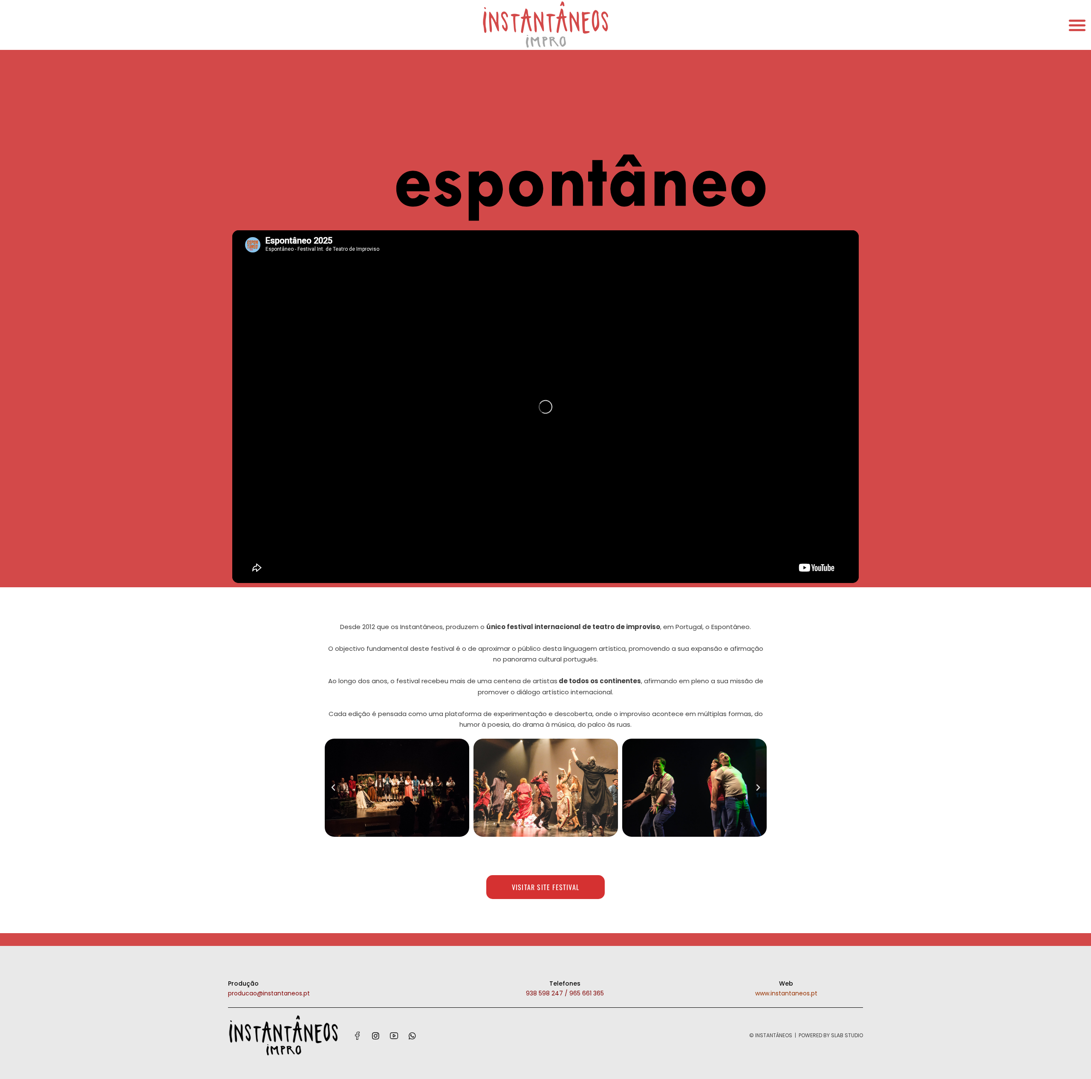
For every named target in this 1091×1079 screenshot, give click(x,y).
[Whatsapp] (412, 1035)
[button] (1077, 25)
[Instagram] (376, 1035)
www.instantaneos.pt (786, 993)
